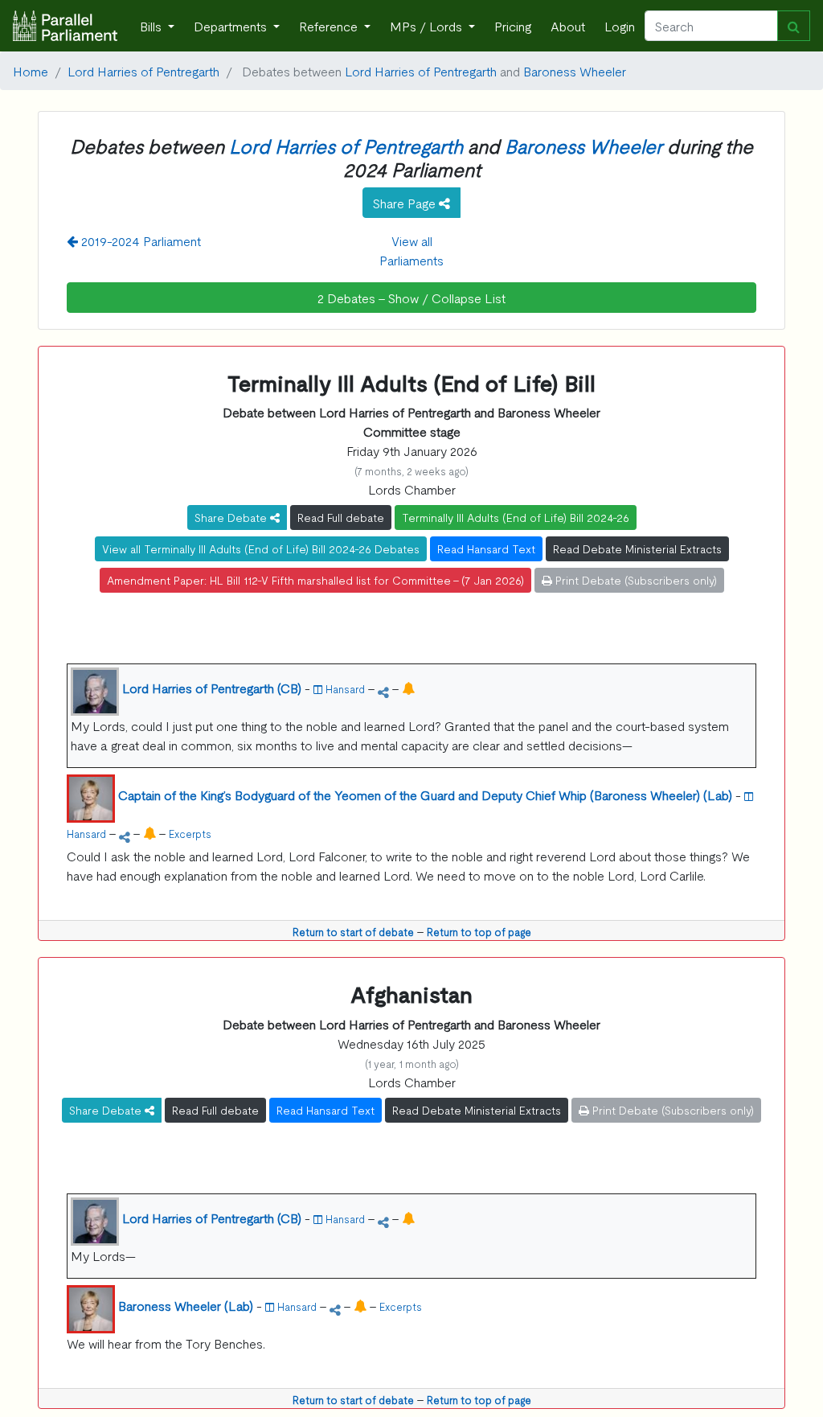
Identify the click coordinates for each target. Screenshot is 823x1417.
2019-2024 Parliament (139, 240)
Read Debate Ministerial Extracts (637, 548)
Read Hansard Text (486, 548)
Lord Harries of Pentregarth (143, 71)
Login (619, 26)
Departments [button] (232, 26)
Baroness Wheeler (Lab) (185, 1305)
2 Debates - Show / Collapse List (411, 297)
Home (30, 71)
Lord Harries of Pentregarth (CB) (211, 687)
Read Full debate (340, 517)
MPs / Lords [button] (427, 26)
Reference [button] (330, 26)
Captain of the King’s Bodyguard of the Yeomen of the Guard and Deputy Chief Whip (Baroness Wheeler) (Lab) (425, 794)
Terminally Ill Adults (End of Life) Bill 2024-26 (515, 517)
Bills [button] (152, 26)
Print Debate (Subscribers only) (634, 580)
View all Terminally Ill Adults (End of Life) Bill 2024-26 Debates (261, 548)
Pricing (512, 26)
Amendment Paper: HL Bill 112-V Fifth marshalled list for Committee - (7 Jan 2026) (315, 580)
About (568, 26)
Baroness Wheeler (574, 71)
